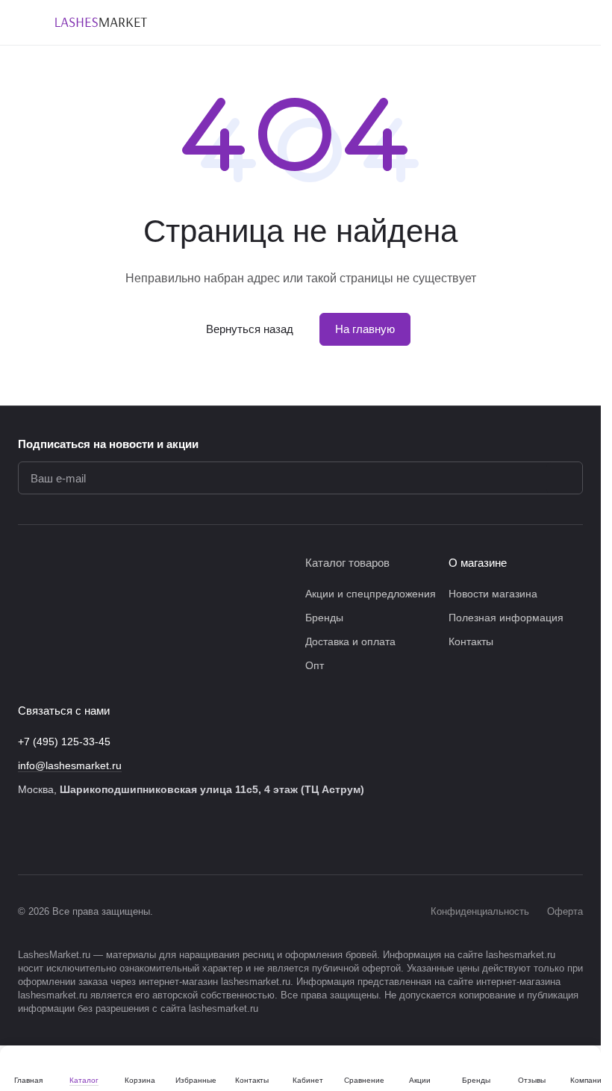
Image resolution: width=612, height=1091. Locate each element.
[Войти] (459, 22)
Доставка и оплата (350, 641)
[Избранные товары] (536, 22)
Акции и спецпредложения (370, 594)
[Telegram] (87, 836)
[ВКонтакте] (27, 836)
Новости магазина (493, 594)
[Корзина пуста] (575, 22)
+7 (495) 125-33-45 (64, 741)
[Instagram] (57, 836)
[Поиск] (420, 22)
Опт (314, 665)
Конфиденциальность (480, 911)
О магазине (478, 562)
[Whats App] (146, 836)
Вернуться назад (249, 329)
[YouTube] (116, 836)
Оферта (565, 911)
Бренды (324, 618)
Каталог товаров (347, 562)
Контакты (471, 641)
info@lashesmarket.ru (70, 765)
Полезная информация (506, 618)
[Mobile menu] (24, 22)
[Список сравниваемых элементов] (497, 22)
